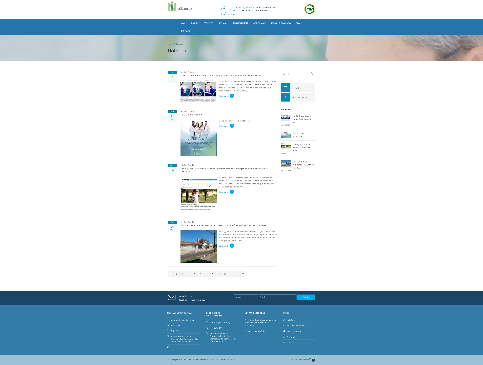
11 (231, 274)
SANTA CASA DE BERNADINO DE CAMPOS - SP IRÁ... (303, 164)
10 (225, 274)
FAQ (298, 23)
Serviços (208, 23)
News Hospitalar (299, 97)
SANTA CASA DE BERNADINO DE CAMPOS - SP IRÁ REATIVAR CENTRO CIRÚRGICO (224, 225)
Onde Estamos (294, 331)
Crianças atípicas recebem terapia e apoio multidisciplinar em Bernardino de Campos (224, 170)
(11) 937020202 (177, 325)
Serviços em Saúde (296, 325)
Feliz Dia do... (298, 133)
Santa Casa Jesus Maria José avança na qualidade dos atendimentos (220, 75)
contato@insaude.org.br (182, 320)
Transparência (240, 23)
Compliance (259, 23)
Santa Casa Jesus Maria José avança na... (301, 119)
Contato (185, 31)
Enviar (306, 297)
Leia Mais (224, 96)
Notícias (223, 23)
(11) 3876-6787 (177, 330)
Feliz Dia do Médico (191, 114)
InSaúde (195, 23)
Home (182, 23)
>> (243, 274)
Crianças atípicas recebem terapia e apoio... (301, 147)
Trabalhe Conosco (281, 23)
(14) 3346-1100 (216, 328)
